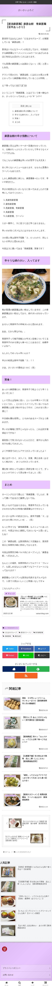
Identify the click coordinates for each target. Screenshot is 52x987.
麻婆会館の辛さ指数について (26, 111)
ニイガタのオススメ (11, 628)
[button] (47, 511)
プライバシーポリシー (11, 968)
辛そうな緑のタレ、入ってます (27, 115)
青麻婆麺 (8, 636)
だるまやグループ (11, 632)
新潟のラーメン (26, 632)
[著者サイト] (14, 669)
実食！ (17, 118)
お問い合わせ (8, 975)
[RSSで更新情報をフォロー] (26, 675)
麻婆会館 (18, 636)
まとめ (17, 122)
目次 (23, 106)
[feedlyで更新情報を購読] (38, 669)
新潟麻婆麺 (39, 632)
